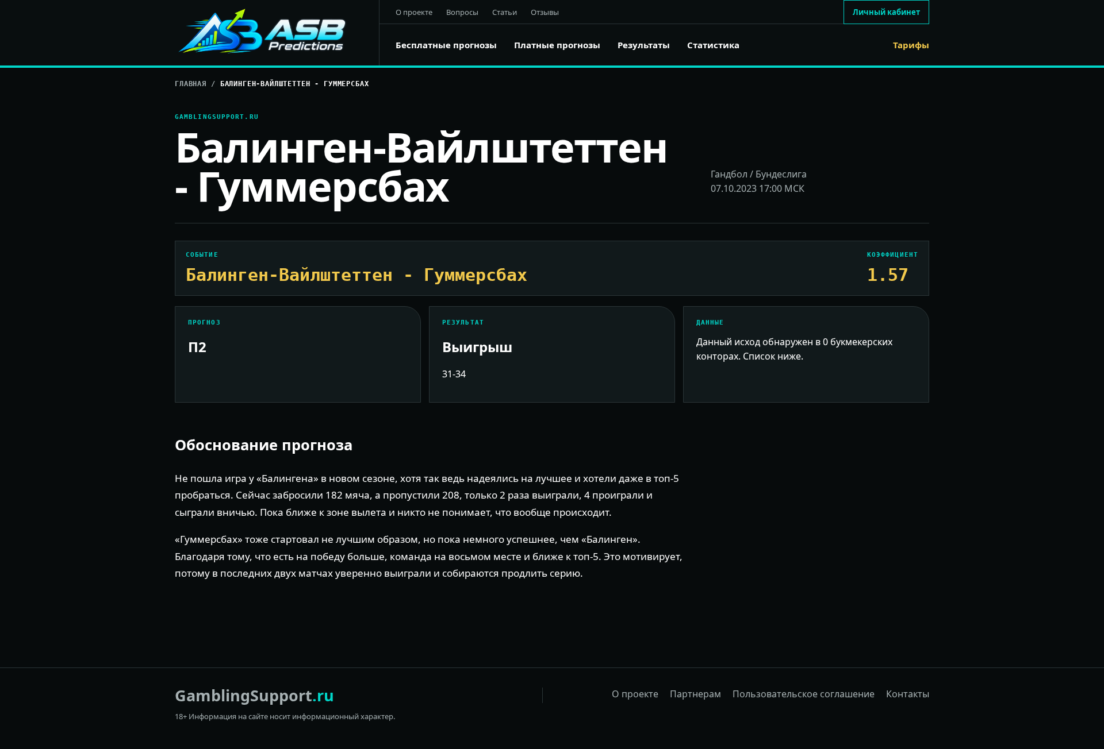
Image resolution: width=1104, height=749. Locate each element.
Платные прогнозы (557, 45)
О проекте (414, 12)
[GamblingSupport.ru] (277, 32)
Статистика (713, 45)
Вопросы (462, 12)
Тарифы (911, 45)
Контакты (907, 694)
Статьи (504, 12)
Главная (190, 83)
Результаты (644, 45)
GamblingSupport (254, 695)
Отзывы (545, 12)
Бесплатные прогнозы (446, 45)
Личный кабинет (886, 12)
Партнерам (695, 694)
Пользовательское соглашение (804, 694)
